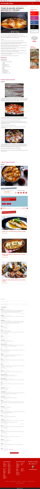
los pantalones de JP (16, 37)
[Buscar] (37, 7)
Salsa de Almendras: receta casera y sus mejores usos (5, 465)
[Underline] (3, 304)
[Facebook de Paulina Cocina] (4, 0)
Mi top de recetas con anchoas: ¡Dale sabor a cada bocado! (34, 57)
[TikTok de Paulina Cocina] (6, 0)
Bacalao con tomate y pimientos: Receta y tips (34, 61)
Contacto (19, 481)
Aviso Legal (24, 481)
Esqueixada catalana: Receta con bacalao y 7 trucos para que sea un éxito (34, 50)
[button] (32, 3)
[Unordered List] (7, 304)
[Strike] (4, 304)
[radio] (5, 192)
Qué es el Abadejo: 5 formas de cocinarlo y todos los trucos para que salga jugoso (34, 63)
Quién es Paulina (13, 481)
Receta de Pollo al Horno (22, 464)
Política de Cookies (31, 481)
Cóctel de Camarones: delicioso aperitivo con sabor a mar (34, 54)
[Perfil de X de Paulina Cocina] (8, 0)
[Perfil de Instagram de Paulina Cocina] (2, 0)
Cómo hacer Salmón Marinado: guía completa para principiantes (34, 67)
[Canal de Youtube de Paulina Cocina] (1, 0)
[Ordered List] (6, 304)
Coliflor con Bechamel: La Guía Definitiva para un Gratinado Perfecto (9, 471)
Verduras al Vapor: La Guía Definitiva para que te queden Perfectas (4, 471)
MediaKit (7, 481)
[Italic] (2, 304)
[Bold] (1, 304)
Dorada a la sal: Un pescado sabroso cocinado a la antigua (14, 231)
